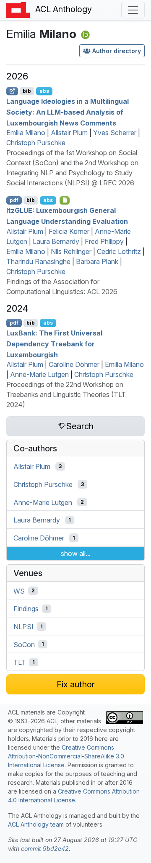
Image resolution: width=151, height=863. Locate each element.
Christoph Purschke (35, 142)
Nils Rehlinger (71, 251)
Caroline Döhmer (74, 364)
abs (44, 91)
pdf (14, 200)
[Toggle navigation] (133, 10)
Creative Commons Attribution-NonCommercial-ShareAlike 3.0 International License (66, 756)
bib (27, 91)
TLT (19, 662)
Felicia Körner (69, 231)
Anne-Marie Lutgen (39, 374)
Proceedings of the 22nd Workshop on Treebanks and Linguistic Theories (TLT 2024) (66, 394)
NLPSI (23, 626)
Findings (26, 608)
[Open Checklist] (65, 200)
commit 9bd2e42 (45, 848)
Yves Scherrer (114, 132)
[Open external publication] (12, 91)
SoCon (24, 644)
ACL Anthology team (36, 824)
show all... (76, 553)
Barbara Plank (97, 261)
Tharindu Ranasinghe (38, 261)
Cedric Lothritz (119, 251)
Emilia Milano (25, 132)
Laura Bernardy (56, 241)
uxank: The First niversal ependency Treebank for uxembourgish (54, 344)
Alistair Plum (69, 132)
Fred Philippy (104, 241)
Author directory (116, 50)
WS (19, 590)
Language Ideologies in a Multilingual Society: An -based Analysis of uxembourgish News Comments (67, 112)
